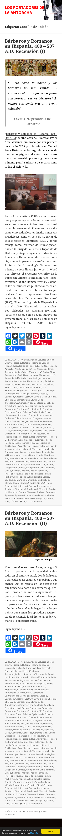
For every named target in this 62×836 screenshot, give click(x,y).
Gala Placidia (37, 427)
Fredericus (46, 424)
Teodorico (9, 489)
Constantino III (34, 409)
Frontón (8, 427)
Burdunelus (10, 390)
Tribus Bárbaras (30, 372)
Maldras (18, 455)
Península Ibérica (27, 369)
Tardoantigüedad (13, 372)
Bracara (9, 387)
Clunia (34, 399)
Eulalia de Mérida (23, 418)
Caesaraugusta (36, 390)
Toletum (22, 492)
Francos (28, 424)
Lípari (16, 452)
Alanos (34, 375)
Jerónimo (37, 446)
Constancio (10, 409)
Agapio (8, 375)
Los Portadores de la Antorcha (33, 668)
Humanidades (11, 365)
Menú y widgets (53, 13)
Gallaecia (48, 427)
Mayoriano (10, 461)
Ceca (44, 396)
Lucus (23, 452)
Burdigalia (41, 387)
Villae (32, 498)
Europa (50, 359)
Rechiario (38, 473)
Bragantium (19, 387)
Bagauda (9, 384)
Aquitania (9, 378)
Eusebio (15, 421)
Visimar (49, 498)
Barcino (35, 384)
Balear (17, 384)
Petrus (33, 470)
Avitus (51, 381)
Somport (24, 486)
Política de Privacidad (15, 811)
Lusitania (31, 452)
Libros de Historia (27, 365)
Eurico (8, 421)
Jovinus (45, 446)
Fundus (26, 427)
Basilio (43, 384)
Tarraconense (43, 486)
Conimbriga (35, 405)
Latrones (19, 449)
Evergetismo (26, 421)
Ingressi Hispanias (30, 442)
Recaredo (28, 473)
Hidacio (8, 436)
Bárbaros (26, 384)
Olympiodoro (32, 467)
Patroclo (25, 470)
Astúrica (9, 381)
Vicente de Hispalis (20, 498)
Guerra (8, 362)
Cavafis (37, 396)
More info (34, 833)
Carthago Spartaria (29, 393)
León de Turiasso (32, 449)
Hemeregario (22, 433)
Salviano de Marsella (24, 479)
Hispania (17, 362)
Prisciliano (10, 473)
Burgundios (22, 390)
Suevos (32, 486)
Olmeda (21, 467)
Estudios (42, 359)
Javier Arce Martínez (22, 446)
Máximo (52, 458)
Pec (16, 369)
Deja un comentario (32, 501)
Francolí (19, 424)
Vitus (7, 501)
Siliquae (8, 486)
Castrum (29, 396)
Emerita (32, 415)
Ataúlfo (26, 381)
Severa (16, 483)
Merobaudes (22, 461)
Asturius (18, 381)
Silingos (48, 483)
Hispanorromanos (40, 436)
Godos (52, 430)
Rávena (19, 473)
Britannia (30, 387)
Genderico (16, 430)
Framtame (10, 424)
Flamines (38, 421)
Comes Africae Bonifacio (31, 402)
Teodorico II (32, 489)
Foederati (47, 421)
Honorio (32, 439)
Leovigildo (46, 449)
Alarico (42, 375)
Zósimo (14, 501)
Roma (50, 369)
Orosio (8, 470)
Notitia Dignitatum (44, 464)
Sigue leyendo (15, 327)
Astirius (46, 378)
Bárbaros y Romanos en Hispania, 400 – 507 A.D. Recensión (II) (30, 518)
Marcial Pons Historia (33, 455)
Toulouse (31, 492)
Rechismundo (11, 476)
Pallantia (16, 470)
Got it (50, 831)
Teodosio (43, 489)
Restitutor (33, 476)
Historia (26, 362)
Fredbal (36, 424)
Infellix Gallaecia (13, 442)
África (52, 372)
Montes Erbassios (37, 461)
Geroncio (37, 430)
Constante (21, 409)
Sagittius (9, 479)
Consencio (47, 405)
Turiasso (41, 492)
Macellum (41, 452)
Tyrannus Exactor (23, 495)
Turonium (50, 492)
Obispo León (11, 467)
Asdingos (37, 378)
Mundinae (20, 464)
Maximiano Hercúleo (38, 458)
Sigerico (32, 483)
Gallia (7, 430)
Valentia (36, 495)
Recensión (41, 369)
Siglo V (40, 483)
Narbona (30, 464)
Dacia (41, 412)
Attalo (33, 381)
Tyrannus (9, 495)
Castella (43, 393)
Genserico (27, 430)
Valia (43, 495)
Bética (50, 384)
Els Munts (23, 415)
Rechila (47, 473)
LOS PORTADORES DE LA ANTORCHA (24, 10)
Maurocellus (21, 458)
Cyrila (34, 412)
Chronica (52, 396)
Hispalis (17, 436)
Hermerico (35, 433)
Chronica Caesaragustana (17, 399)
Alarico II (50, 375)
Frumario (17, 427)
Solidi (16, 486)
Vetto (7, 498)
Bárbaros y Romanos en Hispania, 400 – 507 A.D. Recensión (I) (30, 46)
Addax (46, 372)
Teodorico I (20, 489)
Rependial (23, 476)
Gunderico (10, 433)
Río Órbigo (44, 476)
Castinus (19, 396)
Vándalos (51, 495)
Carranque (50, 390)
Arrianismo (26, 378)
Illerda (49, 439)
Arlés (17, 378)
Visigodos (40, 498)
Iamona (41, 439)
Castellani (9, 396)
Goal (45, 430)
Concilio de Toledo (20, 405)
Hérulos (45, 433)
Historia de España (40, 362)
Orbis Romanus (47, 467)
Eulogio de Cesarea (42, 418)
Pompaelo (42, 470)
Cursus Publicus (23, 412)
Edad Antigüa (30, 359)
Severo (23, 483)
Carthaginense (12, 393)
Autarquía (42, 381)
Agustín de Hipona (21, 375)
